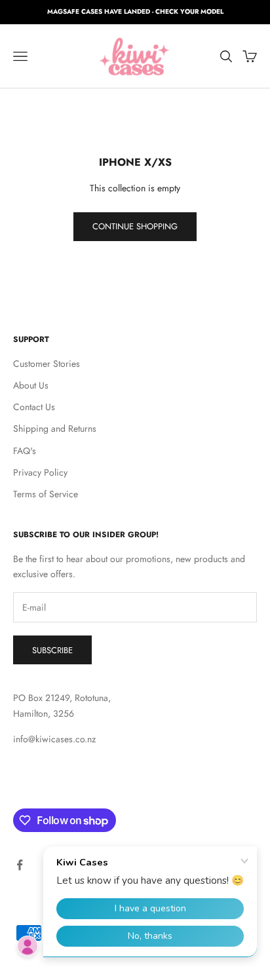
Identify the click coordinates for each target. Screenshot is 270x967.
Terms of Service (45, 494)
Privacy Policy (40, 472)
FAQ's (24, 450)
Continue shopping (135, 226)
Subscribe (52, 650)
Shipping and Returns (54, 428)
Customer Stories (46, 363)
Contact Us (34, 406)
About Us (30, 385)
